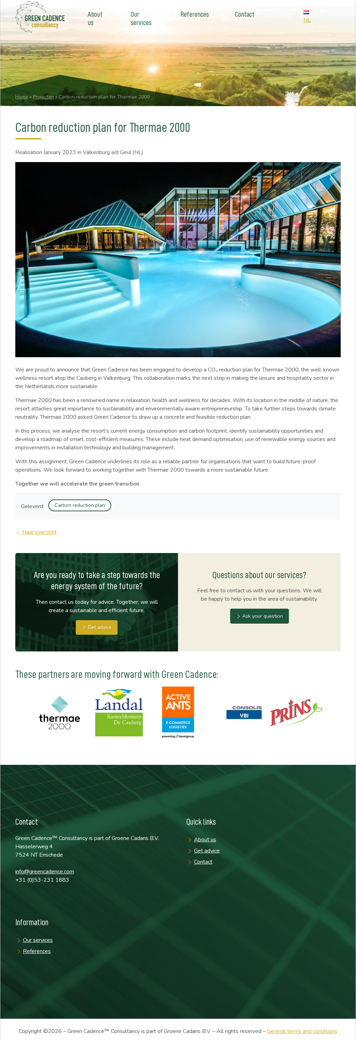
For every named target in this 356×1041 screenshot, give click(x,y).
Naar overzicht (39, 532)
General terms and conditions (302, 1031)
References (194, 14)
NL (307, 20)
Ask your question (262, 615)
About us (95, 18)
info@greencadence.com (44, 871)
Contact (244, 14)
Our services (141, 18)
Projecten (43, 97)
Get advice (99, 627)
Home (21, 97)
